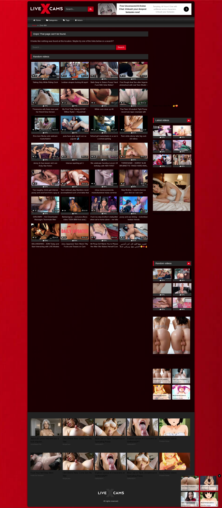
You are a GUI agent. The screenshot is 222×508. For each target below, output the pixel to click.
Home (38, 20)
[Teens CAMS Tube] (47, 9)
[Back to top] (214, 500)
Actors (79, 20)
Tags (68, 20)
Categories (53, 20)
